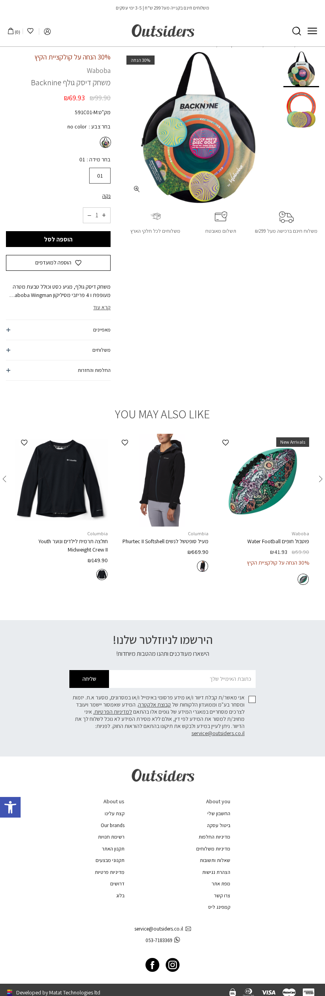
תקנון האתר (113, 848)
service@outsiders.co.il (218, 733)
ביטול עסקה (218, 825)
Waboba (99, 70)
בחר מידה (99, 159)
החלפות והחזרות (94, 370)
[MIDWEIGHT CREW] (61, 480)
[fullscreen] (136, 188)
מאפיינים (102, 329)
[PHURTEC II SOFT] (162, 480)
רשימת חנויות (111, 836)
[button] (10, 807)
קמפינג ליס (219, 907)
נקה (106, 195)
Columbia (198, 533)
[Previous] (320, 479)
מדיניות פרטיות (109, 872)
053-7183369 (158, 940)
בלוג (120, 895)
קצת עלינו (114, 813)
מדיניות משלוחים (213, 848)
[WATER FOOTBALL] (262, 480)
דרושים (117, 883)
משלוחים (101, 350)
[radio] (105, 142)
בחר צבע (100, 126)
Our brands (112, 825)
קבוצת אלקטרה (154, 704)
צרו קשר (222, 895)
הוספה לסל (58, 239)
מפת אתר (221, 883)
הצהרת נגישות (216, 872)
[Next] (4, 479)
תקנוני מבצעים (110, 860)
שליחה (89, 678)
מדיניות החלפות (214, 836)
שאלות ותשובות (215, 860)
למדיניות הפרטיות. (112, 711)
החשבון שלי (218, 813)
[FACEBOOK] (152, 965)
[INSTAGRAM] (173, 965)
